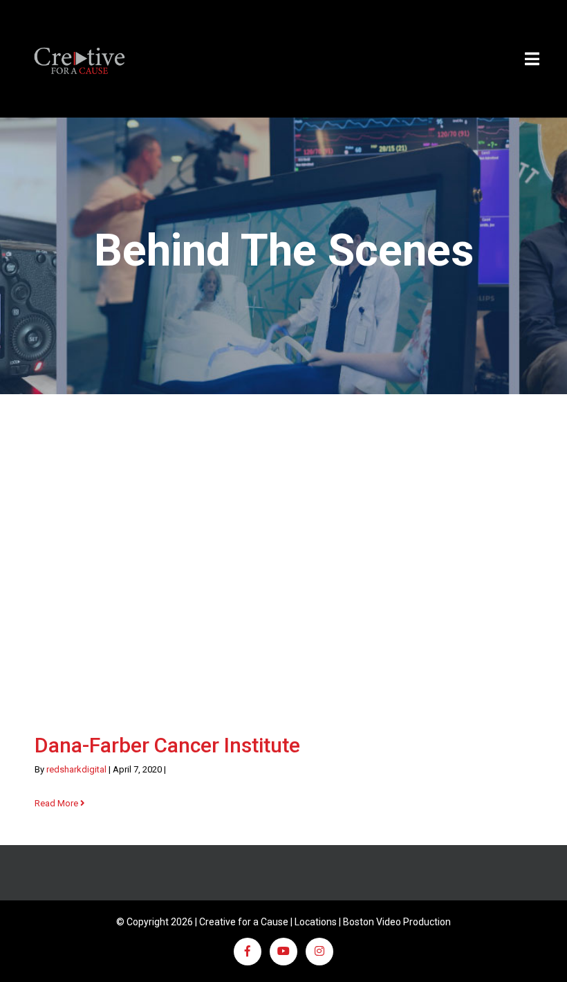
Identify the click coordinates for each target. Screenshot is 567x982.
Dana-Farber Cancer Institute (167, 745)
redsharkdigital (76, 769)
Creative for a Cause (243, 922)
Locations (316, 922)
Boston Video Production (397, 922)
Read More (57, 803)
